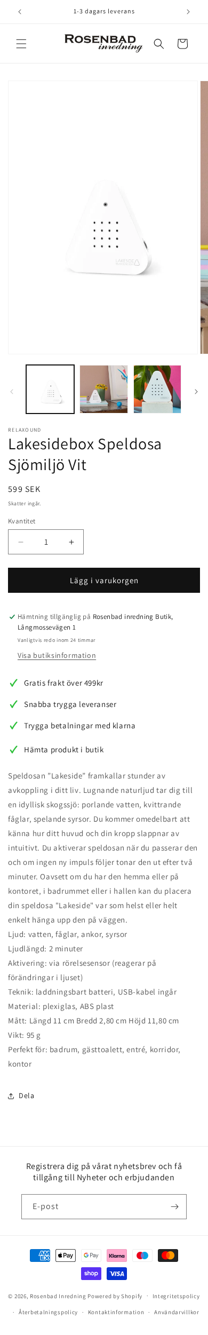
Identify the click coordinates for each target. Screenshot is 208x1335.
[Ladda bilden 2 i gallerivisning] (103, 389)
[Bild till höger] (196, 391)
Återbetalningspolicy (48, 1312)
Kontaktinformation (116, 1312)
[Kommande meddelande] (188, 11)
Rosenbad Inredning (58, 1295)
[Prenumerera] (174, 1206)
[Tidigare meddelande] (19, 11)
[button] (21, 43)
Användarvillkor (176, 1312)
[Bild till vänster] (11, 391)
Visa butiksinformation (57, 655)
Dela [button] (26, 1095)
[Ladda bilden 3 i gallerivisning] (157, 389)
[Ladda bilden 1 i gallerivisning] (50, 389)
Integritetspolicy (176, 1296)
